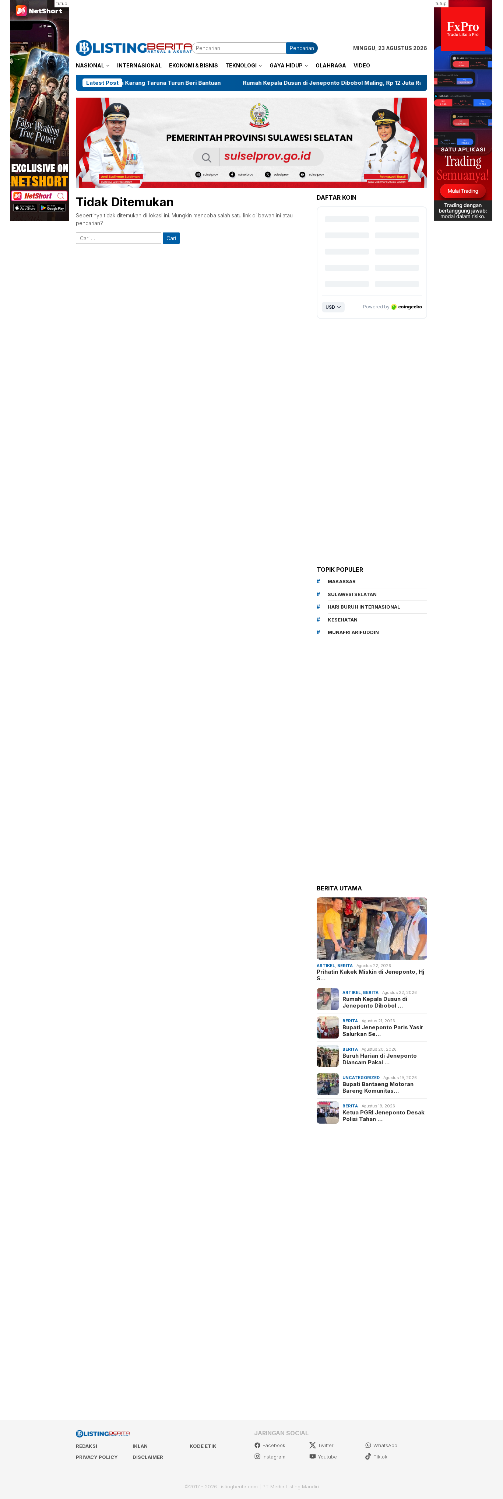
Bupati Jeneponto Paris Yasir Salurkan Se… (382, 1030)
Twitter (326, 1445)
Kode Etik (203, 1446)
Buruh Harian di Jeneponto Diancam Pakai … (379, 1058)
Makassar (342, 581)
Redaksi (86, 1446)
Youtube (327, 1457)
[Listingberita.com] (134, 47)
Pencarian (302, 48)
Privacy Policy (97, 1457)
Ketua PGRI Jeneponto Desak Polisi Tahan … (383, 1115)
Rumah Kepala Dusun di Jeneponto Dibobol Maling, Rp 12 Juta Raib (280, 83)
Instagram (274, 1457)
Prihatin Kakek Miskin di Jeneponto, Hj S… (370, 975)
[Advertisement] (251, 16)
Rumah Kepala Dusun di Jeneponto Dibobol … (374, 1002)
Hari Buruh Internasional (364, 607)
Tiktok (380, 1457)
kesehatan (343, 620)
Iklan (140, 1446)
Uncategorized (361, 1077)
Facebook (274, 1445)
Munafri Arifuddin (353, 632)
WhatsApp (385, 1445)
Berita (345, 965)
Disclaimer (148, 1457)
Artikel (326, 965)
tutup (61, 3)
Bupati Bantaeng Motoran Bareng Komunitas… (378, 1087)
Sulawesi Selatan (352, 594)
